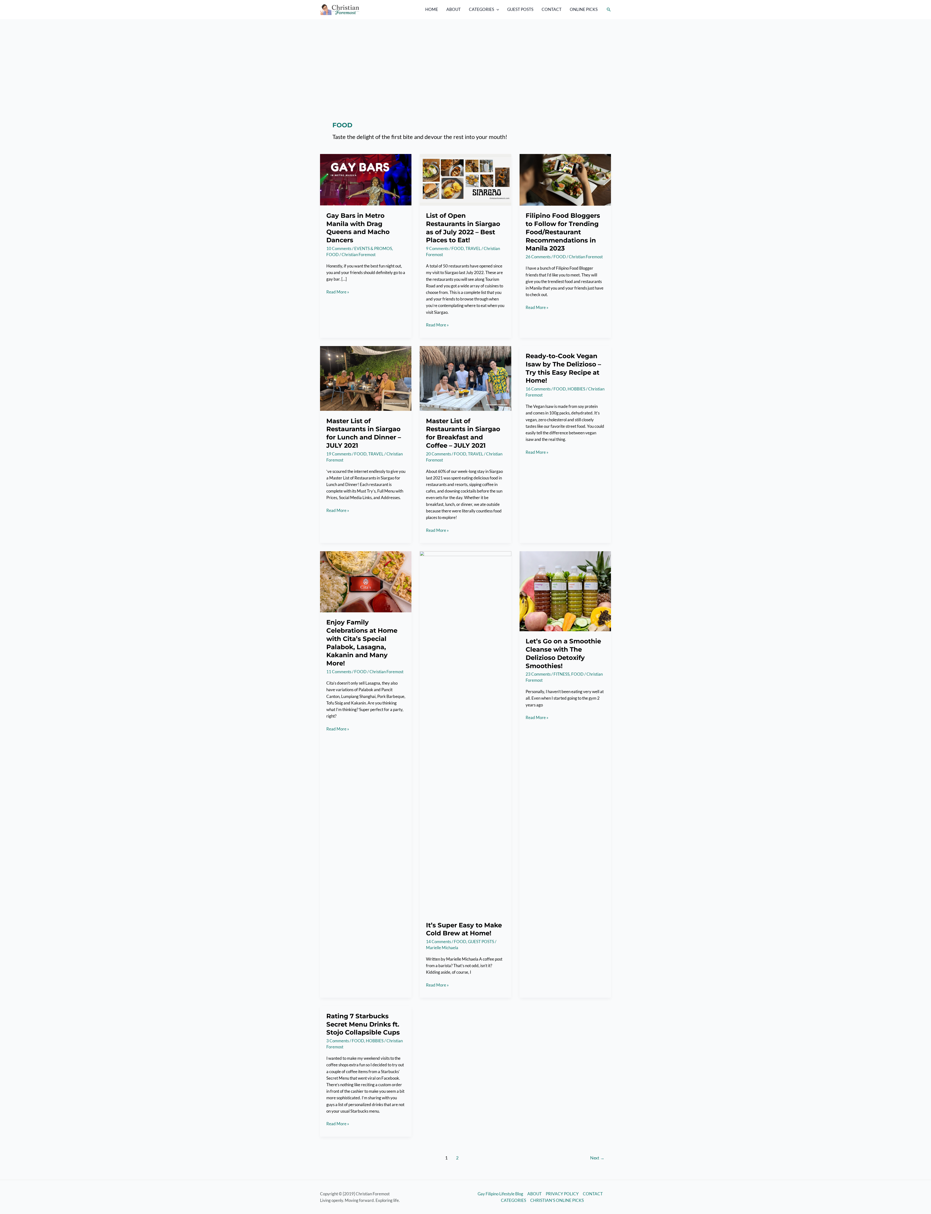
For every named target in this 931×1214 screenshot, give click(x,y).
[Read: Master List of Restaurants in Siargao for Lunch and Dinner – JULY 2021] (365, 377)
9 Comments (437, 248)
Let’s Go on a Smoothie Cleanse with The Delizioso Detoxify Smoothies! (563, 653)
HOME (431, 9)
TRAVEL (473, 248)
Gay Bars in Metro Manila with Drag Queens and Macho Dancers (358, 228)
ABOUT (453, 9)
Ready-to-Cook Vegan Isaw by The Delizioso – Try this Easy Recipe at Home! (563, 368)
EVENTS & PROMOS (373, 248)
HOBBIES (576, 388)
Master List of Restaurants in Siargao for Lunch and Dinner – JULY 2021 (363, 433)
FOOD (332, 254)
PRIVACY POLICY (562, 1193)
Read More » (337, 292)
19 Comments (338, 453)
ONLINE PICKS (584, 9)
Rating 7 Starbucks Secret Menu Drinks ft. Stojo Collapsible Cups (363, 1024)
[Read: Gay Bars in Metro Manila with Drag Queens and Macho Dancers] (365, 179)
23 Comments (538, 674)
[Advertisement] (465, 55)
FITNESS (562, 674)
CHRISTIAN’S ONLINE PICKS (557, 1200)
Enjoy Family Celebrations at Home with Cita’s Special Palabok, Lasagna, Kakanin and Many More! (361, 642)
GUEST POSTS (520, 9)
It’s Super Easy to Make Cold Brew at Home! (464, 929)
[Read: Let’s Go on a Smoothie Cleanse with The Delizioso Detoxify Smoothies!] (565, 590)
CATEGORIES (481, 9)
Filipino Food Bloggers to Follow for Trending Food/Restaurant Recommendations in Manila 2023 (563, 232)
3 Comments (337, 1040)
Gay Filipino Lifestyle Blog (500, 1193)
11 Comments (338, 671)
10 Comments (338, 248)
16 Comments (538, 388)
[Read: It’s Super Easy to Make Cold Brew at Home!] (465, 732)
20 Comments (438, 453)
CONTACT (552, 9)
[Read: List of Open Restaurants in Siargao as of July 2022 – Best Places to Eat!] (465, 179)
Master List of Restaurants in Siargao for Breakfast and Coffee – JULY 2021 (463, 433)
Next (597, 1157)
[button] (496, 9)
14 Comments (438, 941)
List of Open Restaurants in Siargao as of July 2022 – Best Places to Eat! (463, 228)
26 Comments (538, 256)
